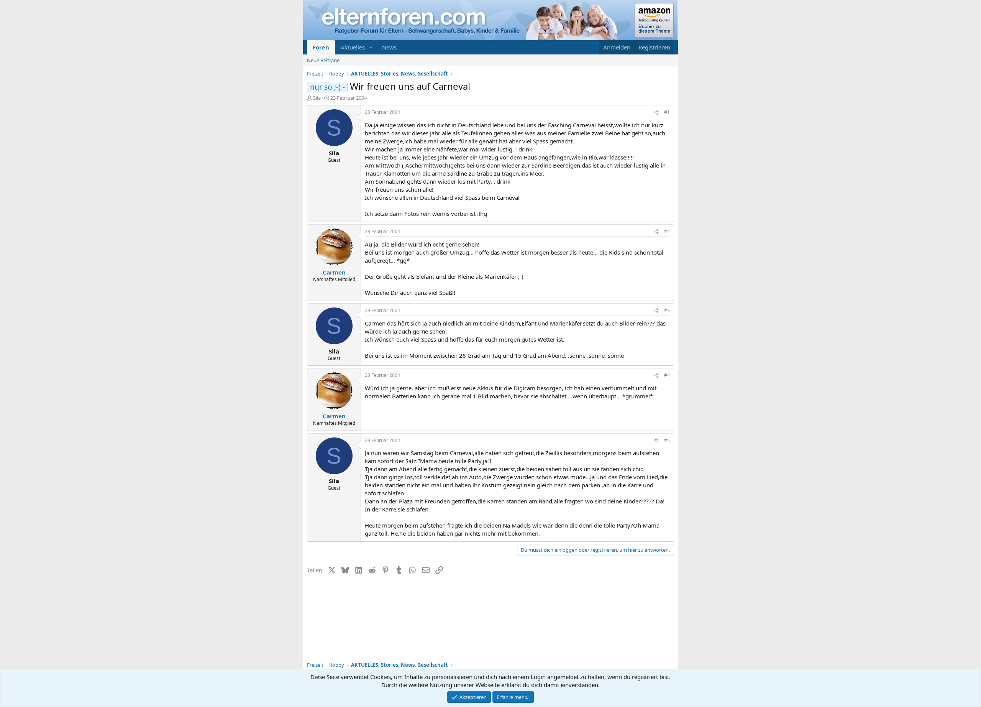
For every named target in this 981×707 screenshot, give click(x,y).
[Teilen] (656, 112)
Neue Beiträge (323, 60)
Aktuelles (353, 47)
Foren (321, 47)
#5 (667, 440)
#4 (667, 375)
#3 (667, 310)
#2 (667, 231)
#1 (667, 112)
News (389, 47)
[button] (371, 47)
